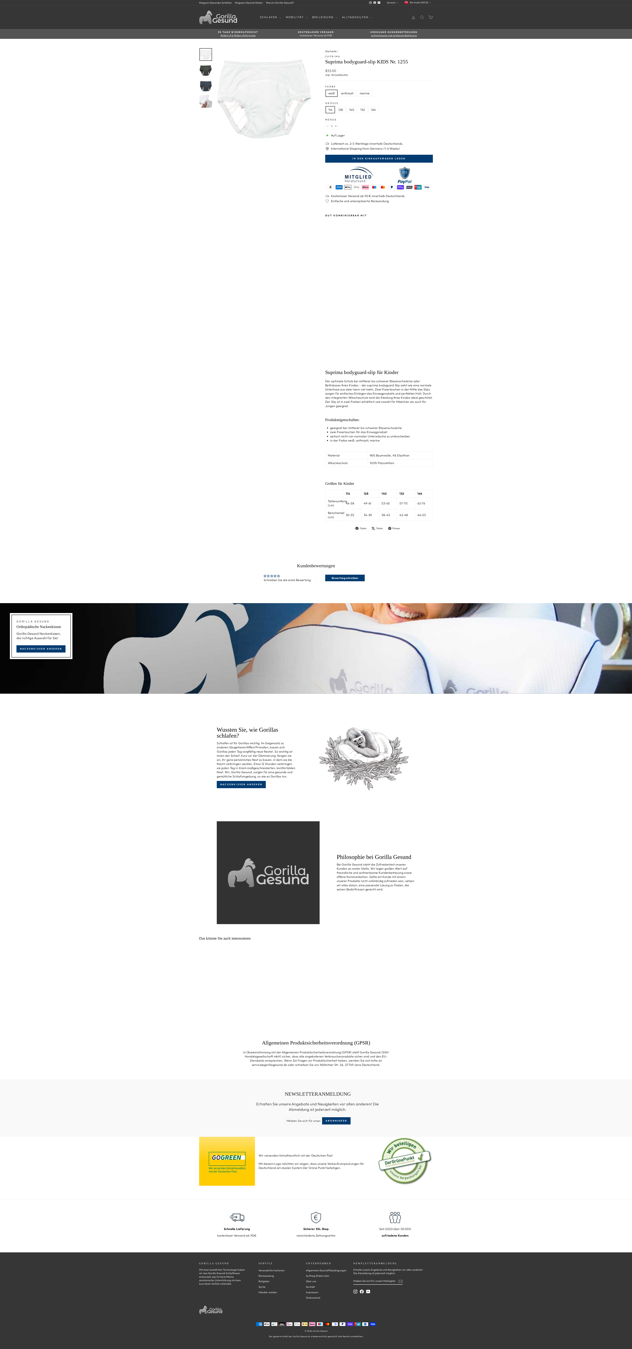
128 (340, 110)
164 (373, 110)
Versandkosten (339, 74)
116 (330, 110)
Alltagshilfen (355, 17)
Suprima (332, 56)
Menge (331, 119)
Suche (262, 1286)
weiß (331, 93)
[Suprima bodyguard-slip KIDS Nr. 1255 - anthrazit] (331, 359)
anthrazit (347, 93)
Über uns (311, 1281)
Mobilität (295, 17)
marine (365, 93)
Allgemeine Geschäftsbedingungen (326, 1270)
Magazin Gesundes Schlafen (215, 2)
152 (362, 110)
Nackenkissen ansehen (41, 648)
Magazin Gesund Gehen (249, 2)
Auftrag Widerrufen (317, 1275)
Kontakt (310, 1286)
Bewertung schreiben (345, 578)
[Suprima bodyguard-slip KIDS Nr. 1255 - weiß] (327, 359)
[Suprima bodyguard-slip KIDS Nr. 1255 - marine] (336, 359)
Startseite (330, 51)
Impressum (312, 1292)
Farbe (330, 86)
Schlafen (269, 17)
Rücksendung (266, 1275)
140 (351, 110)
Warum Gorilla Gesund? (280, 2)
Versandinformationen (272, 1270)
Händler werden (268, 1292)
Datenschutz (313, 1297)
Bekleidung (323, 17)
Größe (332, 103)
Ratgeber (264, 1281)
